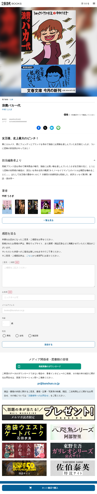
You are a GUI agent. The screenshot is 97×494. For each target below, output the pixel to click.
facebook (39, 128)
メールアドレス (8, 305)
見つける (85, 4)
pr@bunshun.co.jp (49, 383)
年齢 (4, 318)
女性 (21, 336)
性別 (4, 331)
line (58, 128)
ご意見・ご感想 (8, 262)
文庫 (11, 99)
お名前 (4, 292)
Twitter (45, 128)
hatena (52, 128)
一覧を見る (48, 220)
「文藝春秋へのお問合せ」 (38, 396)
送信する (48, 344)
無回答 (35, 336)
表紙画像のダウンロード (50, 366)
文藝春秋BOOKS (11, 3)
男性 (9, 336)
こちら (29, 256)
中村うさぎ (7, 110)
